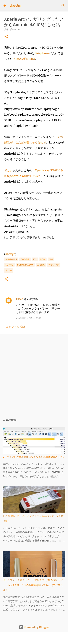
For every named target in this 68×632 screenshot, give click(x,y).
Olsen (19, 299)
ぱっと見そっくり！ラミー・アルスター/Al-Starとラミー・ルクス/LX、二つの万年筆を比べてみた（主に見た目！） (33, 585)
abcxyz (10, 254)
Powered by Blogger (36, 627)
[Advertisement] (34, 374)
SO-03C (9, 265)
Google (25, 259)
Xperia (40, 265)
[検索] (63, 5)
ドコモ (9, 270)
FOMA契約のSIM (24, 58)
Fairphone (42, 53)
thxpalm (15, 5)
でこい (8, 170)
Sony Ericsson (25, 265)
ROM (42, 259)
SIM (51, 259)
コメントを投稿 (15, 326)
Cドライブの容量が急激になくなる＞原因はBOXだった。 (34, 456)
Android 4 (11, 259)
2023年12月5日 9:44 (28, 317)
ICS (34, 259)
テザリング (53, 264)
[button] (6, 37)
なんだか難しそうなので (30, 142)
